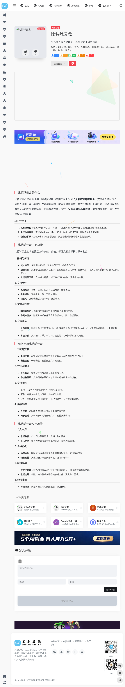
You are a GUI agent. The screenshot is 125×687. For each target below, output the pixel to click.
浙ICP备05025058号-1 (47, 680)
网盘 (67, 50)
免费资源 (85, 47)
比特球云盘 (97, 47)
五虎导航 (34, 680)
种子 (60, 50)
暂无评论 (25, 550)
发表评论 (110, 589)
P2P (76, 47)
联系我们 (79, 641)
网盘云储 (55, 28)
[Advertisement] (44, 95)
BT (69, 47)
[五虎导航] (28, 643)
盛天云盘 (110, 47)
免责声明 (67, 641)
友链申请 (55, 641)
